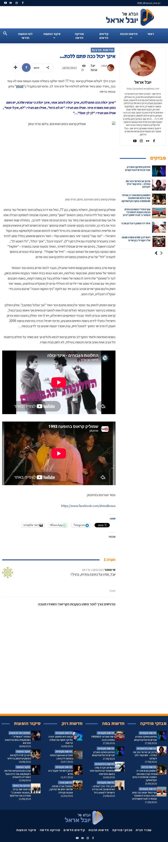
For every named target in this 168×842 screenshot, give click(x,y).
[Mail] (10, 3)
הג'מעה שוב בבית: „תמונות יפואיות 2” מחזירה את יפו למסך (20, 792)
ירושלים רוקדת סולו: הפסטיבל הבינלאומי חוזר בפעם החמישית (102, 771)
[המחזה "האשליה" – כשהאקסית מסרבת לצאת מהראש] (36, 736)
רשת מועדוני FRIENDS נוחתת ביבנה (103, 738)
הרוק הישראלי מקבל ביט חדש (60, 772)
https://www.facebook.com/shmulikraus (88, 506)
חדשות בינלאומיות (104, 764)
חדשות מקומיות (64, 732)
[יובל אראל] (112, 67)
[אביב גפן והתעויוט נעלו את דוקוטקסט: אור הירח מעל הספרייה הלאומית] (36, 770)
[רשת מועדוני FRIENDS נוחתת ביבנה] (120, 736)
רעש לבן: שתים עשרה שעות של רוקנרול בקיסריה (136, 239)
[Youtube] (5, 3)
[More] (16, 67)
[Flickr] (147, 140)
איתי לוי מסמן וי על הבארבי (135, 223)
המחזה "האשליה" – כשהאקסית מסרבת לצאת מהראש (18, 740)
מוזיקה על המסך (21, 785)
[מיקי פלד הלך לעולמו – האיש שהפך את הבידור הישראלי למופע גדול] (120, 785)
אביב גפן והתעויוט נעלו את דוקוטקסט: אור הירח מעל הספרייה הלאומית (17, 774)
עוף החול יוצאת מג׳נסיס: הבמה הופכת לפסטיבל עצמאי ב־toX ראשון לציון (136, 212)
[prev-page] (161, 253)
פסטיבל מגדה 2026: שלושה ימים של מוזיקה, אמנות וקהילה (61, 789)
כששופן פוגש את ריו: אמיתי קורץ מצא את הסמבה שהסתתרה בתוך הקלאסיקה (135, 197)
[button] (5, 33)
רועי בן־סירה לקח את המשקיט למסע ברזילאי (19, 756)
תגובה (113, 590)
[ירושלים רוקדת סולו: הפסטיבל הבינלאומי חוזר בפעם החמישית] (120, 767)
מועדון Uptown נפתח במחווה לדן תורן (61, 756)
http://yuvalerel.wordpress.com (143, 88)
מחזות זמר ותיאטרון (19, 732)
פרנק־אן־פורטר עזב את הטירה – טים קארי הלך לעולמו (138, 183)
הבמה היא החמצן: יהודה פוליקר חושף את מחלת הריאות (60, 740)
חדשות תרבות (103, 50)
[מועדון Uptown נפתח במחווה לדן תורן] (78, 754)
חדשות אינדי (65, 782)
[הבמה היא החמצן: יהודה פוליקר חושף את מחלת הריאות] (78, 736)
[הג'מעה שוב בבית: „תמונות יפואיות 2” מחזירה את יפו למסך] (36, 788)
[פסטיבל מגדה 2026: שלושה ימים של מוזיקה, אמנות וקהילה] (78, 785)
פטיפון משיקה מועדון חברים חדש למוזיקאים (137, 168)
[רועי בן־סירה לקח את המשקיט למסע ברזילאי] (36, 754)
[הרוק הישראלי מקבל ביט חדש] (78, 770)
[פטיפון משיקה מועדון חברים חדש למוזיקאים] (159, 170)
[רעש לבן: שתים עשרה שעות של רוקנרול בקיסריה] (159, 241)
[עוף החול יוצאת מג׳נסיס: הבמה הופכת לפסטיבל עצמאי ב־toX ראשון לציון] (159, 213)
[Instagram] (16, 3)
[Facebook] (22, 3)
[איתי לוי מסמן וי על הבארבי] (159, 227)
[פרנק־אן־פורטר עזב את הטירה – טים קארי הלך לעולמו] (159, 185)
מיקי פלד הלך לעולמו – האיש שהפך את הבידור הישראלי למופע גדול (103, 789)
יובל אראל (93, 68)
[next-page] (156, 253)
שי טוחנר (110, 570)
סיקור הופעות (23, 751)
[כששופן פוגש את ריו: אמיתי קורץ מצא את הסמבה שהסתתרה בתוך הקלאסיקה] (159, 199)
